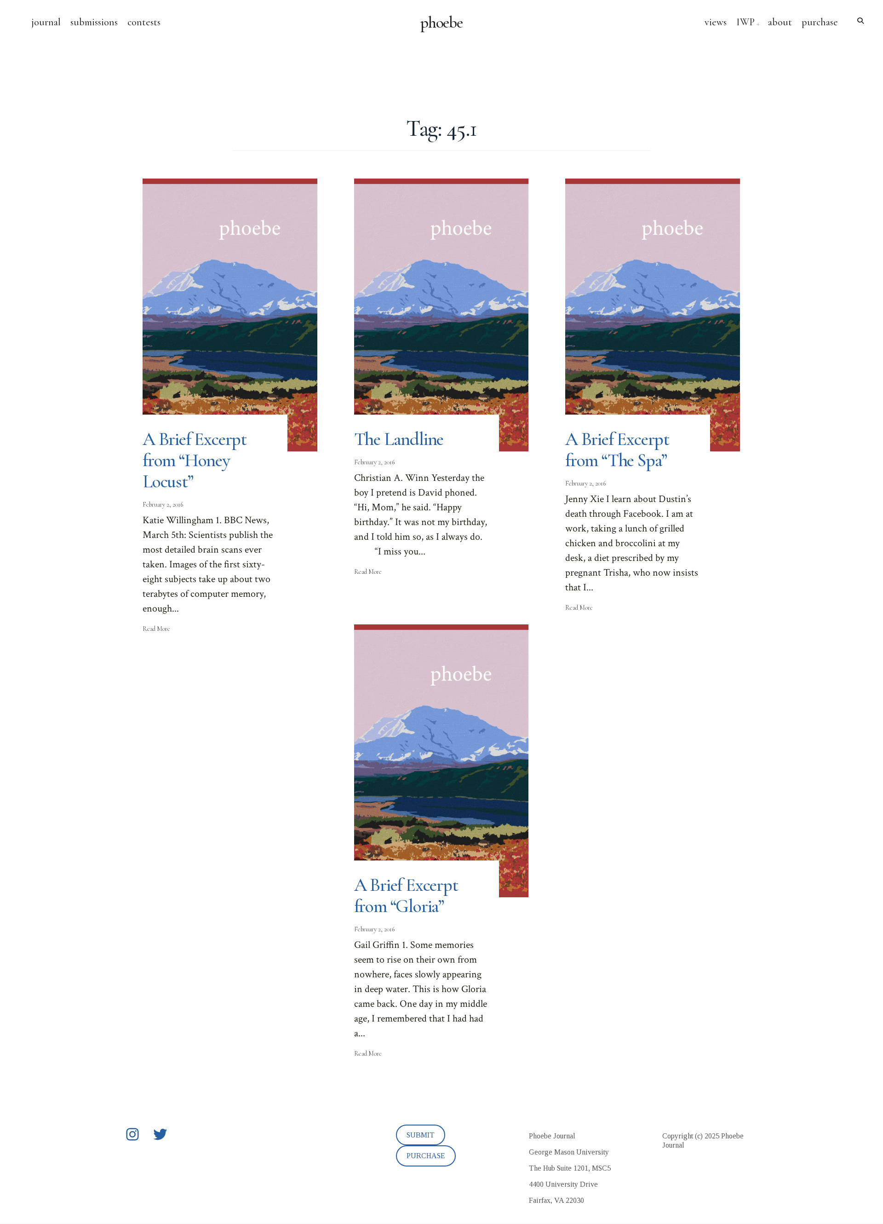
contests (144, 22)
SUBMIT (421, 1135)
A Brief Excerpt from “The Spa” (617, 449)
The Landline (399, 439)
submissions (94, 22)
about (780, 22)
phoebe (441, 22)
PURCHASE (426, 1156)
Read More (156, 629)
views (716, 22)
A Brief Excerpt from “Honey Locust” (195, 460)
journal (46, 22)
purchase (820, 22)
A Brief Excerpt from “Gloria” (406, 895)
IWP (745, 22)
